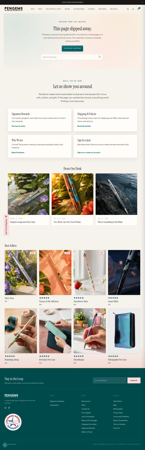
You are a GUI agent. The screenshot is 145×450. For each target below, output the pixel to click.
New (33, 9)
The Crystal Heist (53, 9)
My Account (86, 401)
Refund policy (118, 409)
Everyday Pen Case (47, 359)
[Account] (133, 9)
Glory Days (9, 298)
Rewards (103, 9)
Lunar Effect (113, 301)
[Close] (6, 216)
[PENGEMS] (14, 9)
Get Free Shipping (6, 226)
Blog (114, 405)
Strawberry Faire (81, 301)
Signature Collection (57, 401)
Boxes (67, 9)
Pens (40, 9)
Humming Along (12, 359)
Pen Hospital (86, 413)
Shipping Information (89, 424)
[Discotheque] (90, 330)
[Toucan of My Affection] (55, 272)
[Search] (128, 9)
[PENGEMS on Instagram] (5, 408)
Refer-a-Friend (87, 432)
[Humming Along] (21, 330)
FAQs (83, 405)
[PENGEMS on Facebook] (9, 408)
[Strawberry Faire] (90, 272)
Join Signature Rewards (72, 2)
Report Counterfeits (120, 420)
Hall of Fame (117, 401)
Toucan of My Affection (48, 301)
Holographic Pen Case (117, 359)
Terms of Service (119, 424)
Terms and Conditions (121, 417)
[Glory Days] (21, 272)
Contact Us (85, 409)
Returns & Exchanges (89, 420)
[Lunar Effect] (124, 272)
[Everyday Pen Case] (55, 330)
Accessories (78, 9)
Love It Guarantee (88, 417)
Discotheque (79, 359)
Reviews (113, 9)
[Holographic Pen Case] (124, 330)
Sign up (134, 380)
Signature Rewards (88, 428)
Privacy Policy (118, 413)
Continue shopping (72, 48)
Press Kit (116, 428)
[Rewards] (5, 445)
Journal (91, 9)
